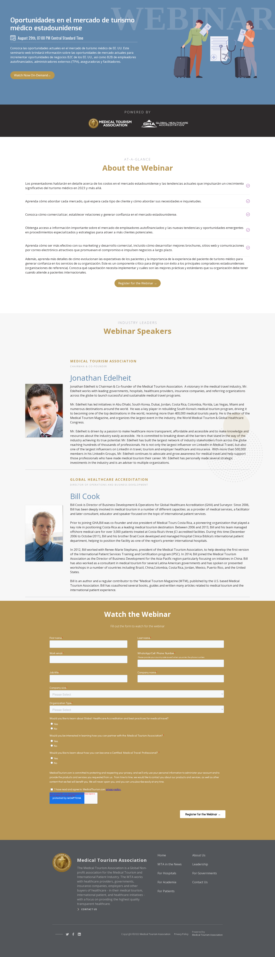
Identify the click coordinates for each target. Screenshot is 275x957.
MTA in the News (170, 864)
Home (162, 855)
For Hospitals (167, 873)
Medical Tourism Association (155, 934)
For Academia (167, 882)
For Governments (204, 873)
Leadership (200, 864)
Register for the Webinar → (137, 283)
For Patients (166, 891)
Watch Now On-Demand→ (32, 75)
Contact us (89, 909)
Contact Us (200, 882)
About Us (198, 855)
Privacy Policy (181, 934)
